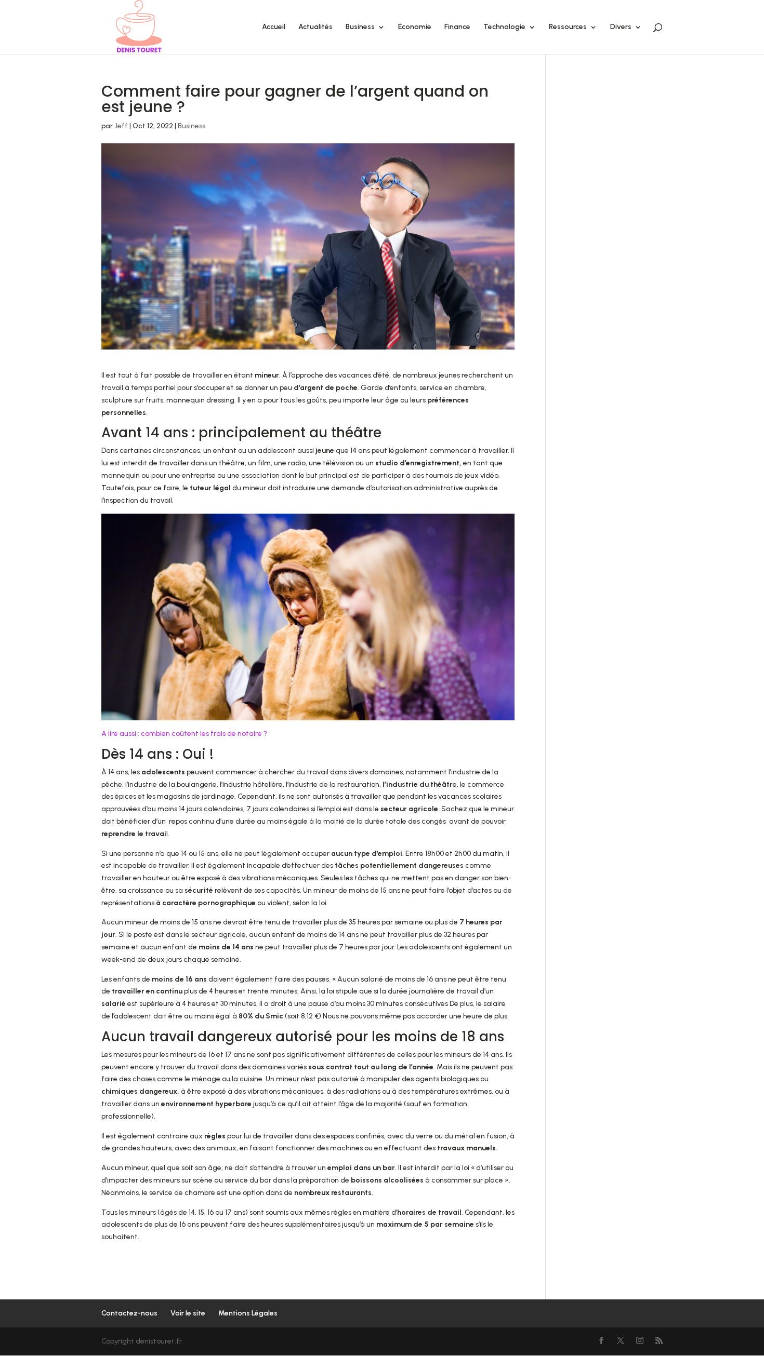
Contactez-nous (129, 1313)
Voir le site (187, 1313)
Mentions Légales (248, 1313)
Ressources (568, 27)
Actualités (315, 27)
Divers (620, 27)
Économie (414, 27)
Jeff (121, 126)
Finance (457, 27)
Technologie (504, 27)
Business (360, 27)
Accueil (273, 27)
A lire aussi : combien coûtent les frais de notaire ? (184, 733)
